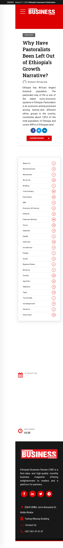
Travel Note (38, 298)
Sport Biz (39, 281)
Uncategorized (39, 303)
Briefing (38, 186)
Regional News (38, 264)
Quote (39, 259)
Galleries (39, 230)
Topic (39, 292)
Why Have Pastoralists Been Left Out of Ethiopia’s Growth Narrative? (38, 58)
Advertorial (38, 174)
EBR (39, 202)
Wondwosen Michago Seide (37, 82)
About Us (38, 163)
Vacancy (38, 309)
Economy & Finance (39, 208)
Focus (39, 225)
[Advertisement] (39, 346)
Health (38, 236)
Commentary (39, 191)
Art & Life (39, 180)
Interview (39, 242)
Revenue (38, 270)
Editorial (39, 214)
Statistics (39, 287)
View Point (29, 35)
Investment (39, 247)
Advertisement (39, 169)
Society (39, 275)
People (38, 253)
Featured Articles (39, 219)
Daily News (39, 197)
